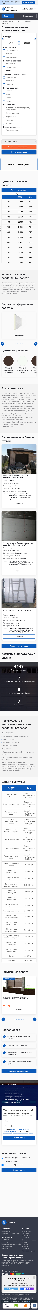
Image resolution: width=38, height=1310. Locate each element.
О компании (5, 1239)
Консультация (28, 16)
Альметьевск (23, 1260)
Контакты (5, 1248)
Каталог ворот (6, 1231)
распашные (10, 64)
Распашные (26, 1235)
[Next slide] (35, 344)
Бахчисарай (6, 1265)
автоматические (12, 50)
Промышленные (12, 130)
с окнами (9, 84)
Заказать (19, 1010)
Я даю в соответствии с (18, 1131)
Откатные (25, 1233)
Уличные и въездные (29, 1240)
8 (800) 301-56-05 (27, 8)
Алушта (15, 1260)
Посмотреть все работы (19, 646)
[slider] (3, 39)
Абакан (4, 1260)
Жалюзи (9, 124)
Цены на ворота (7, 1246)
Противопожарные (28, 1251)
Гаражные (26, 21)
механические (11, 57)
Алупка (9, 1260)
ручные (9, 54)
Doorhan (9, 91)
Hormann (9, 98)
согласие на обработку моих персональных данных (16, 1130)
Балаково (5, 1263)
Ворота (19, 21)
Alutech (8, 94)
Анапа (30, 1260)
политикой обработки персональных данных (18, 1133)
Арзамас (4, 1262)
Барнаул (19, 1263)
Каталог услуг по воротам (10, 1233)
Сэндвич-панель (12, 113)
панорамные (11, 77)
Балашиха (12, 1263)
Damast (9, 101)
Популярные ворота (19, 152)
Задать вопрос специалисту (19, 1071)
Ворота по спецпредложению (19, 147)
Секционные (26, 1231)
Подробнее (19, 504)
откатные (9, 71)
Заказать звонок (19, 1170)
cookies (29, 1301)
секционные (11, 67)
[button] (16, 1019)
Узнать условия (28, 2)
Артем (10, 1262)
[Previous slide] (2, 344)
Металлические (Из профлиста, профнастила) (18, 109)
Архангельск (17, 1262)
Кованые (9, 120)
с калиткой (10, 81)
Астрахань (25, 1262)
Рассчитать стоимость (19, 190)
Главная (4, 21)
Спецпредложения (8, 1242)
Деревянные (11, 117)
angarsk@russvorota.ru (18, 1165)
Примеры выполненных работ (11, 1244)
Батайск (25, 1263)
